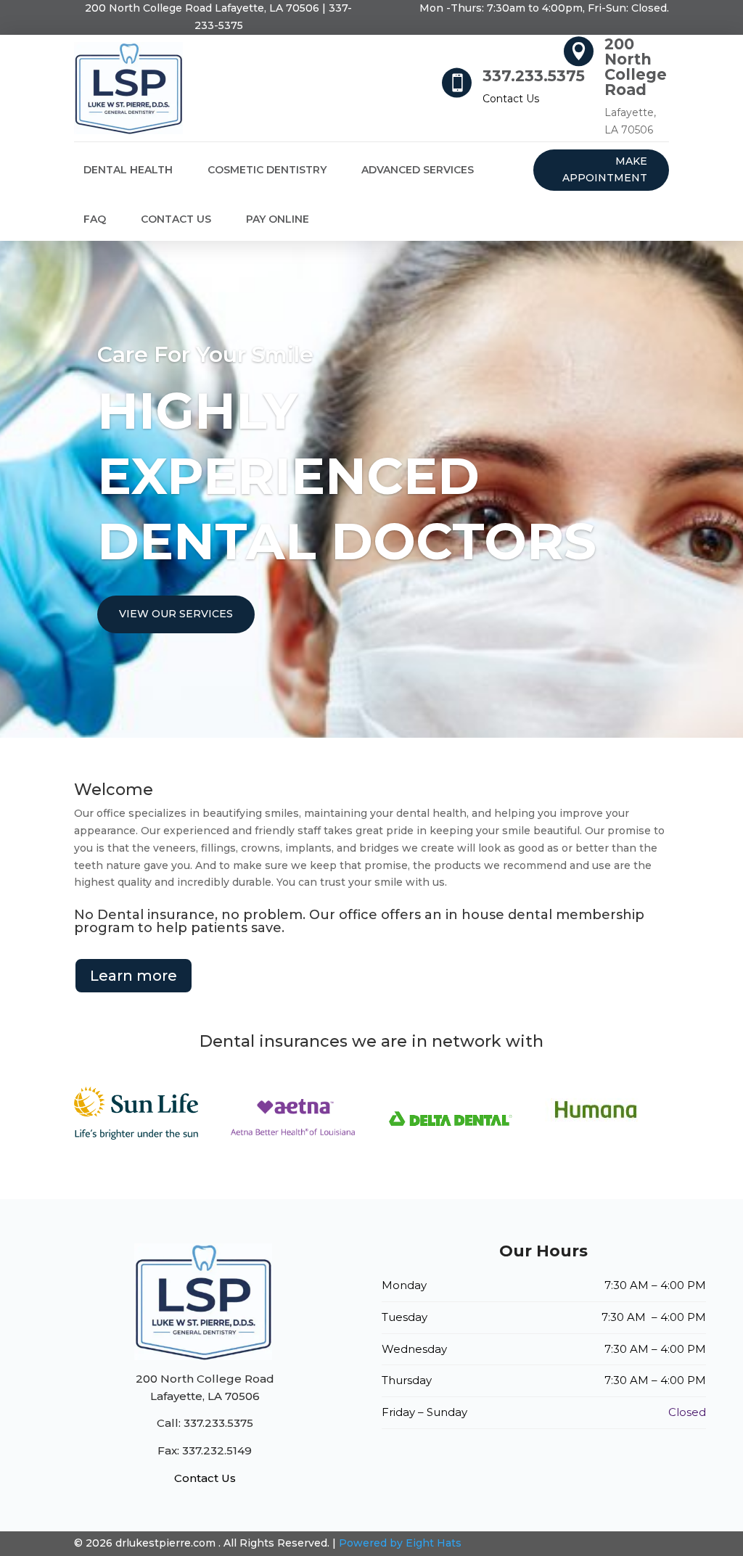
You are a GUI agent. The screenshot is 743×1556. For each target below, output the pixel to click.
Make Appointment (604, 170)
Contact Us (511, 98)
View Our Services (176, 613)
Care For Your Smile (205, 354)
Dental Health (128, 169)
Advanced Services (417, 169)
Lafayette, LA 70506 (202, 8)
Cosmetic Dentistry (267, 169)
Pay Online (277, 219)
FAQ (94, 219)
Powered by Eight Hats (400, 1542)
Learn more (133, 975)
